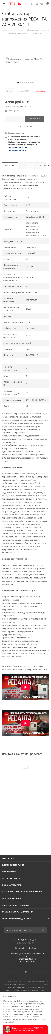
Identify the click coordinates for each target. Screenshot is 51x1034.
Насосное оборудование (15, 905)
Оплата (26, 166)
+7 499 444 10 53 (26, 940)
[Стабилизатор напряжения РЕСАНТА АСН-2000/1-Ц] (25, 60)
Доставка (42, 166)
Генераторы (8, 858)
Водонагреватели (12, 885)
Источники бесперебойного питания (22, 892)
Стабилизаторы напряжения (17, 912)
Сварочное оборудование (16, 918)
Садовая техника (11, 898)
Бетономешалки (11, 878)
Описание (10, 166)
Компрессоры (9, 871)
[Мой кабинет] (41, 4)
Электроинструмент (13, 865)
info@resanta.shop (27, 948)
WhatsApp (25, 971)
